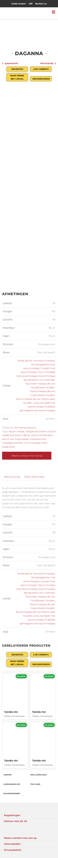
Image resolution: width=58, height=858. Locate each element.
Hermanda (46, 63)
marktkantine (38, 439)
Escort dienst (22, 435)
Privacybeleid (12, 850)
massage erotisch (12, 442)
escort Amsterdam (42, 435)
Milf (30, 3)
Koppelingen (12, 815)
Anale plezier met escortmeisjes (36, 360)
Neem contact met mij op (27, 455)
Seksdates (17, 69)
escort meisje (16, 431)
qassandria (11, 63)
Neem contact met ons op (20, 838)
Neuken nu (41, 3)
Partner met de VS (15, 821)
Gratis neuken (18, 3)
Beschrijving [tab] (12, 476)
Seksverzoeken (41, 79)
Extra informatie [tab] (34, 476)
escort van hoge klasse (15, 439)
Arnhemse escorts (25, 427)
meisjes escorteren (36, 431)
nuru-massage (32, 442)
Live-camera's (41, 69)
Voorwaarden (12, 843)
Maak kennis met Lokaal (17, 77)
